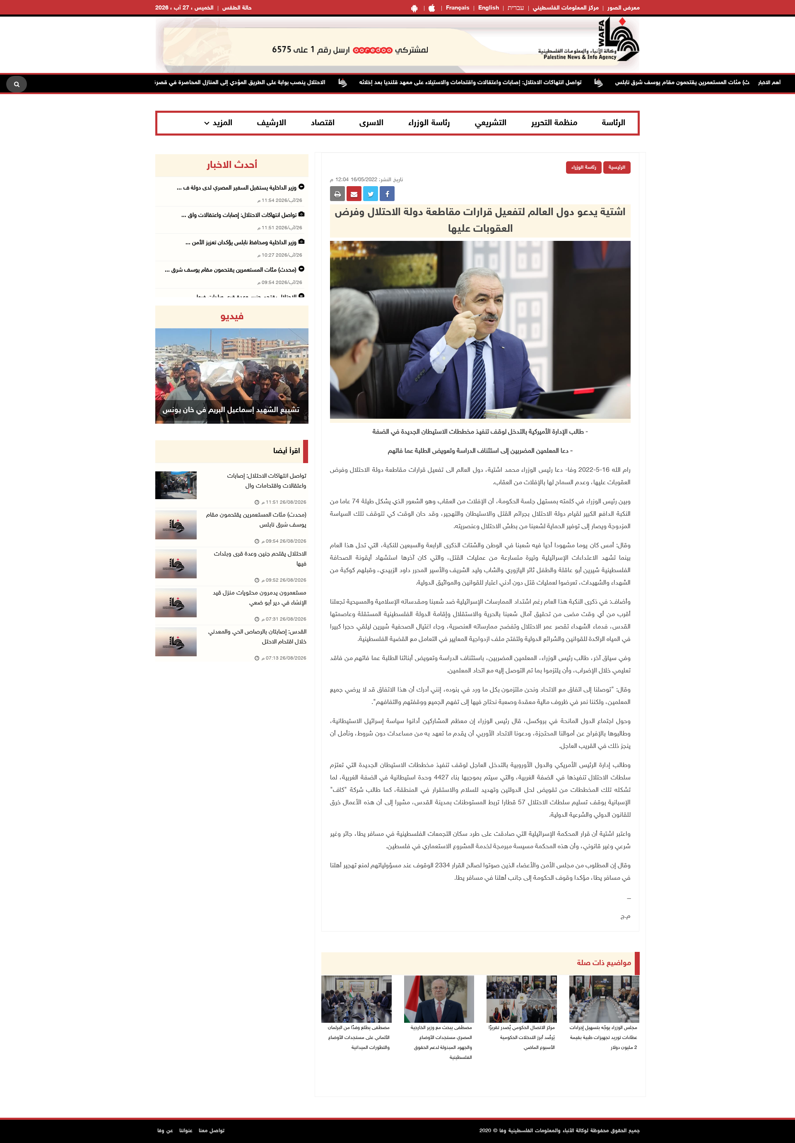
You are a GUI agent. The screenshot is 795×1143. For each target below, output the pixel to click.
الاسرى (371, 123)
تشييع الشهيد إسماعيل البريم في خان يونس (231, 410)
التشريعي (490, 123)
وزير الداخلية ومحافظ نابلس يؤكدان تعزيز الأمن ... (241, 242)
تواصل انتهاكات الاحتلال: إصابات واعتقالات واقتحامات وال (266, 481)
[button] (166, 365)
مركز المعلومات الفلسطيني (566, 8)
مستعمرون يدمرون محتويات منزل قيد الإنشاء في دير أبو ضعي (259, 598)
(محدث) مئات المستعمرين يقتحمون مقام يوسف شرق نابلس (716, 82)
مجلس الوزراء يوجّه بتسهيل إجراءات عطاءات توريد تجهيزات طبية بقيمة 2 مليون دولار (603, 1038)
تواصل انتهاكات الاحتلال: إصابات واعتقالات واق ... (238, 215)
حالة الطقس (237, 8)
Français (458, 8)
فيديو (232, 317)
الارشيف (271, 123)
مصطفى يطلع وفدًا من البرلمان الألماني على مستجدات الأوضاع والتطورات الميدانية (359, 1038)
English (488, 8)
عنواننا (186, 1131)
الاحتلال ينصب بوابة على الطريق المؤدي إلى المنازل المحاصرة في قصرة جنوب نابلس (252, 82)
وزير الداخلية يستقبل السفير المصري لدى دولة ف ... (236, 188)
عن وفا (165, 1131)
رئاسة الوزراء (429, 123)
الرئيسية (617, 167)
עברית (516, 8)
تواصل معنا (211, 1131)
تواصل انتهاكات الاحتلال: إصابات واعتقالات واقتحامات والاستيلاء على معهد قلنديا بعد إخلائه (499, 82)
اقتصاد (323, 123)
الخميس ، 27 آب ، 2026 (184, 8)
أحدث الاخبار (232, 165)
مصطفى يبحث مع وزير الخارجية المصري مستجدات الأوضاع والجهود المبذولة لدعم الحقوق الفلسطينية (441, 1042)
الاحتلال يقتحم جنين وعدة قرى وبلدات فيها (260, 559)
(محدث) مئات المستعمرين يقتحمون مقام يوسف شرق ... (230, 270)
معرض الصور (623, 8)
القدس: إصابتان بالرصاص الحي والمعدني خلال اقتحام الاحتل (257, 637)
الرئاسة (613, 123)
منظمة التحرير (554, 123)
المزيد (222, 123)
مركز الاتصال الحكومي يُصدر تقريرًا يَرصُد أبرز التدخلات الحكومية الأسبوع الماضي (522, 1038)
